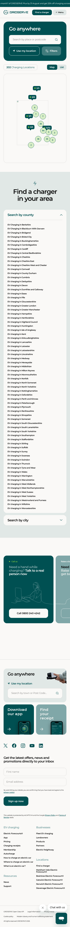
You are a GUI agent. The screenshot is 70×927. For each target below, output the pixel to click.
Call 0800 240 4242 (28, 613)
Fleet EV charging (44, 833)
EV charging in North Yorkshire (22, 386)
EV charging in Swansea (19, 455)
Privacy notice (49, 912)
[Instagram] (23, 746)
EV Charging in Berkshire (19, 224)
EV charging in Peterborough (21, 403)
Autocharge (9, 853)
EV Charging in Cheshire (19, 257)
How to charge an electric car (17, 858)
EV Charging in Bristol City (20, 237)
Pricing (7, 841)
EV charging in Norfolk (18, 378)
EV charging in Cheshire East (21, 261)
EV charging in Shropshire (20, 415)
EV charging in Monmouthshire (22, 374)
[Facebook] (14, 746)
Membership (10, 849)
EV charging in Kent (17, 334)
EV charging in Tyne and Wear (22, 467)
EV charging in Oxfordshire (20, 395)
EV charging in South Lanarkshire (23, 427)
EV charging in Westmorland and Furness (27, 500)
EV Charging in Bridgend (19, 232)
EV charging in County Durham (22, 273)
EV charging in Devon (18, 285)
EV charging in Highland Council (23, 322)
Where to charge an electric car (18, 862)
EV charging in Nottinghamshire (23, 391)
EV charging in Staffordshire (20, 439)
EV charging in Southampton (21, 435)
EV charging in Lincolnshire (20, 354)
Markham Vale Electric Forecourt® (46, 871)
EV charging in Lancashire (20, 342)
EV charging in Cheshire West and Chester (27, 265)
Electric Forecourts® (13, 833)
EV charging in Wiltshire (19, 504)
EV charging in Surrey (17, 451)
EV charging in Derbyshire (20, 281)
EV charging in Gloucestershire (22, 301)
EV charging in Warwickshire (21, 480)
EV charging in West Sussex (20, 492)
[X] (6, 746)
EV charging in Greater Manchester (24, 310)
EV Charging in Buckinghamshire (23, 241)
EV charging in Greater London (22, 305)
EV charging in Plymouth (19, 407)
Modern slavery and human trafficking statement (35, 917)
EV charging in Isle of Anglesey (22, 330)
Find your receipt (47, 713)
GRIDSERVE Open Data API (14, 912)
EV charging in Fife (16, 297)
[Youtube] (32, 745)
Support (7, 886)
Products (40, 841)
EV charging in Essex (17, 293)
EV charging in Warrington (20, 476)
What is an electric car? (14, 866)
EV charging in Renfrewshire (21, 411)
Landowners (42, 837)
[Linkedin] (41, 746)
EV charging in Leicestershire (21, 350)
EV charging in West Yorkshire (21, 496)
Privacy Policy (50, 815)
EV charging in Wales (17, 472)
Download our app (16, 711)
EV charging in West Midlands (21, 484)
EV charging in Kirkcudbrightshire (23, 338)
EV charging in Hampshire (20, 313)
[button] (47, 128)
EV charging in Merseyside (20, 362)
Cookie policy (8, 917)
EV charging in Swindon (19, 459)
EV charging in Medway (18, 358)
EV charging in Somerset (19, 419)
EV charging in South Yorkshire (22, 431)
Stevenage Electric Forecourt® (50, 888)
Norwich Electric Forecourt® (49, 884)
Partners (40, 845)
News (6, 882)
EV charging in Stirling (18, 443)
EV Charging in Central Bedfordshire (24, 253)
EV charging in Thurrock (19, 464)
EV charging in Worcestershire (22, 508)
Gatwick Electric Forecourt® (49, 880)
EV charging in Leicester (19, 346)
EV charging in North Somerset (22, 382)
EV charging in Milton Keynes (21, 370)
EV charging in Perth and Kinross (23, 399)
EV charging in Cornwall (19, 269)
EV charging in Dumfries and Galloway (25, 289)
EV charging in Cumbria (19, 277)
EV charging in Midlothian (20, 366)
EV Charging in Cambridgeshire (22, 245)
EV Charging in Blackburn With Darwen (26, 229)
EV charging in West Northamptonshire (26, 488)
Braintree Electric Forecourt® (50, 876)
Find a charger (42, 12)
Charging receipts (12, 845)
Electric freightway (45, 849)
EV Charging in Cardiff (18, 249)
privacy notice (9, 793)
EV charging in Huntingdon (20, 326)
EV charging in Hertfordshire (21, 318)
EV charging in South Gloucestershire (25, 423)
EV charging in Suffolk (18, 447)
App (6, 837)
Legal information (34, 912)
